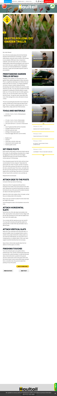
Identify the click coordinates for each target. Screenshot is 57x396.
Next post (24, 270)
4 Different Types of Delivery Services (42, 151)
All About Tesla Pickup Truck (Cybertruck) (40, 144)
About (23, 1)
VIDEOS (27, 1)
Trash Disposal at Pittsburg (40, 136)
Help (55, 387)
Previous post (8, 270)
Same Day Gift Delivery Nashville (41, 128)
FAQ (30, 1)
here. (33, 394)
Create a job (8, 1)
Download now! (49, 1)
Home (19, 1)
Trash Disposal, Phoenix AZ (40, 78)
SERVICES (14, 1)
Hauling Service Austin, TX (40, 96)
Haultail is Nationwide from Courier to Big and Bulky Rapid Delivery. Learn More (28, 3)
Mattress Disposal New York (40, 115)
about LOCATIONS (48, 3)
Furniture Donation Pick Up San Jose (42, 60)
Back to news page (22, 266)
